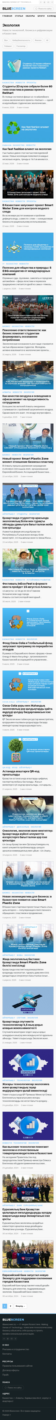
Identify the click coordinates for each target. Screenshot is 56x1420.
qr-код (6, 768)
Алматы (6, 392)
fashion (6, 145)
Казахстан (8, 83)
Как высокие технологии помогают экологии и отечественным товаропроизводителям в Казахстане (27, 1150)
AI (47, 40)
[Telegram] (40, 2)
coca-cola (8, 702)
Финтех (38, 40)
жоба (20, 955)
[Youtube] (48, 2)
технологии (23, 1080)
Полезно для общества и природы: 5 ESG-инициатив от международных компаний (26, 271)
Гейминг (8, 46)
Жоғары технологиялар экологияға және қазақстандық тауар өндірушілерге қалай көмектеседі (25, 1087)
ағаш (15, 768)
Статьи (19, 16)
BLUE (13, 8)
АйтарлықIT (8, 514)
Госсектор (21, 46)
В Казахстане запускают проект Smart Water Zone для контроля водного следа (27, 208)
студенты (22, 514)
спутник (21, 1018)
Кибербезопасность (21, 40)
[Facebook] (52, 2)
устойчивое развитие (39, 580)
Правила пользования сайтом (17, 1366)
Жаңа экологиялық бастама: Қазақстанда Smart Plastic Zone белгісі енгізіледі (24, 962)
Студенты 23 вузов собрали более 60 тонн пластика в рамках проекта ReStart (27, 89)
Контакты (7, 1354)
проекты (31, 83)
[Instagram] (44, 2)
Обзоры (30, 16)
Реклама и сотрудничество (15, 1349)
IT (3, 264)
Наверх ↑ (6, 1415)
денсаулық (23, 827)
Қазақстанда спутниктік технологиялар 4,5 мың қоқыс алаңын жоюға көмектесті (22, 1025)
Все (6, 40)
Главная (7, 16)
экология (29, 392)
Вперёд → (20, 1306)
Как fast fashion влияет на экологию (27, 149)
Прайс (5, 1375)
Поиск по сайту (45, 9)
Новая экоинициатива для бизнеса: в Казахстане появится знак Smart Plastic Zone (27, 899)
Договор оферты (10, 1370)
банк (19, 1206)
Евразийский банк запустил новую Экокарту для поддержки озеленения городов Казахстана (27, 1278)
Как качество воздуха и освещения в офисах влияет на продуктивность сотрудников (26, 399)
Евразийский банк (12, 1271)
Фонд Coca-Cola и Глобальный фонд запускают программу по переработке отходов (27, 646)
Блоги (41, 16)
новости (20, 83)
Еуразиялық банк (33, 1206)
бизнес (6, 326)
